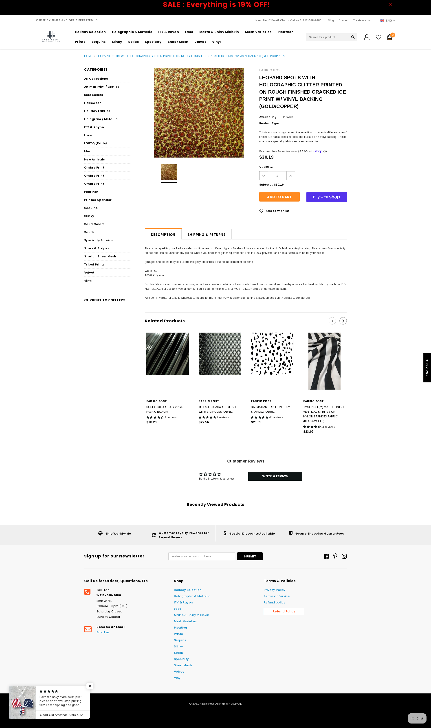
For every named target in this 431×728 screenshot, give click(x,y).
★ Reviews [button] (427, 368)
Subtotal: (266, 184)
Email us (103, 632)
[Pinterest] (335, 557)
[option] (169, 173)
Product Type (269, 123)
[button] (89, 686)
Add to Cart (167, 432)
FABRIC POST (271, 70)
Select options (219, 432)
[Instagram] (344, 557)
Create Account (362, 20)
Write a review (275, 476)
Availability (267, 117)
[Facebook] (326, 557)
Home (88, 56)
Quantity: (266, 166)
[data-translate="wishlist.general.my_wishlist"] (378, 37)
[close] (391, 4)
